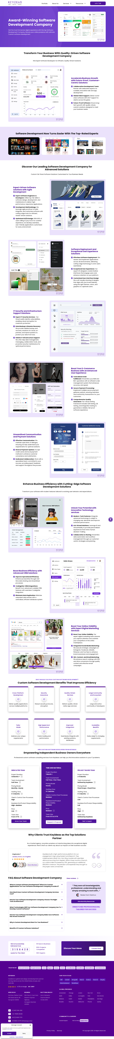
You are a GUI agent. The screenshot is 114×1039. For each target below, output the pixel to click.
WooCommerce (64, 983)
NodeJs (88, 980)
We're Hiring (80, 1020)
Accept (9, 1033)
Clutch (62, 967)
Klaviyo (56, 967)
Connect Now (96, 948)
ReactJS (95, 980)
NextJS (82, 980)
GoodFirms (80, 967)
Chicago (71, 993)
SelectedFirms (89, 967)
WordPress (75, 983)
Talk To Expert (87, 821)
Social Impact (63, 1020)
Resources (79, 3)
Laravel (67, 980)
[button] (30, 1025)
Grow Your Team (21, 821)
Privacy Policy (9, 1029)
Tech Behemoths (100, 967)
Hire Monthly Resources (86, 901)
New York (90, 993)
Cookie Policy (12, 1037)
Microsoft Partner (24, 967)
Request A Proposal (54, 822)
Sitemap (59, 1031)
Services (66, 3)
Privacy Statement (19, 1037)
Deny (24, 1033)
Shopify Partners (35, 967)
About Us (55, 3)
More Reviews (33, 865)
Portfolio (45, 3)
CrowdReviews (71, 967)
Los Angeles (81, 996)
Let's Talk (98, 3)
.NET (61, 980)
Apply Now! (84, 1020)
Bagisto (50, 967)
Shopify (102, 980)
